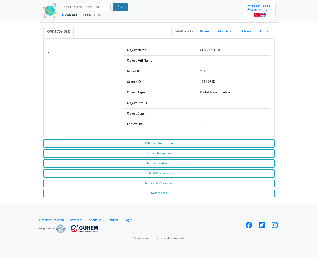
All (99, 15)
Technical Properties (159, 183)
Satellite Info (184, 31)
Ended (88, 15)
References (159, 193)
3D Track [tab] (265, 31)
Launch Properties (159, 153)
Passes (204, 31)
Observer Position (51, 220)
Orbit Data (224, 31)
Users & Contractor (159, 163)
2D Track (245, 31)
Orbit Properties (159, 173)
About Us (95, 220)
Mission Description (159, 143)
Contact (113, 220)
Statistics (76, 220)
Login (128, 220)
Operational (71, 15)
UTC (261, 8)
